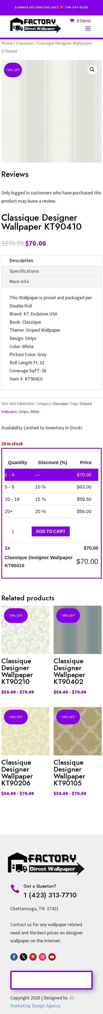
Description (21, 260)
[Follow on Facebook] (14, 957)
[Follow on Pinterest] (33, 957)
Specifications (24, 271)
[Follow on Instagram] (42, 957)
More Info (19, 281)
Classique (25, 43)
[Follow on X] (23, 957)
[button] (92, 69)
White (34, 411)
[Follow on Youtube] (52, 957)
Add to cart (50, 531)
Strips (23, 411)
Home (7, 43)
